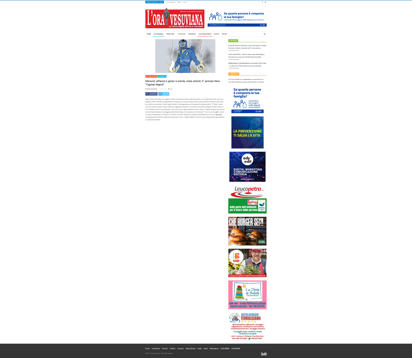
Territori (170, 34)
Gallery (179, 2)
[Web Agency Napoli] (264, 354)
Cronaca (192, 34)
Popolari (233, 40)
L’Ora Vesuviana (170, 2)
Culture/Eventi (204, 34)
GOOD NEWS (225, 348)
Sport (224, 34)
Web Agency (214, 348)
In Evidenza (158, 34)
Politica (181, 34)
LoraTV (185, 2)
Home (148, 34)
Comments (234, 74)
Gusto (216, 34)
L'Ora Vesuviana (234, 50)
